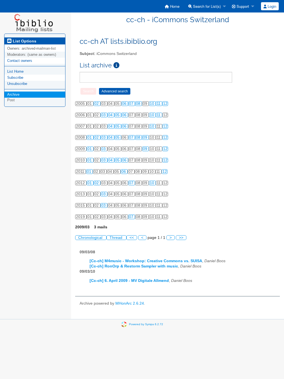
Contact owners (19, 61)
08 (138, 104)
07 (132, 104)
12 (165, 104)
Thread (116, 238)
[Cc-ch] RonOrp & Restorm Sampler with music (134, 266)
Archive (13, 94)
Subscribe (15, 77)
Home (174, 6)
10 (152, 104)
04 (111, 115)
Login (271, 6)
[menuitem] (172, 6)
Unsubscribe (17, 84)
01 (90, 137)
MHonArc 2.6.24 (129, 303)
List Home (15, 71)
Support (242, 6)
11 (159, 104)
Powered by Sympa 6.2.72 (146, 324)
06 (125, 104)
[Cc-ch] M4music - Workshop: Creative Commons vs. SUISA (146, 261)
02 (97, 104)
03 (104, 115)
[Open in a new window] (116, 65)
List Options (24, 41)
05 (118, 115)
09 (145, 137)
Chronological (90, 238)
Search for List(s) (206, 6)
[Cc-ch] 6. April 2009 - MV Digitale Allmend (129, 281)
